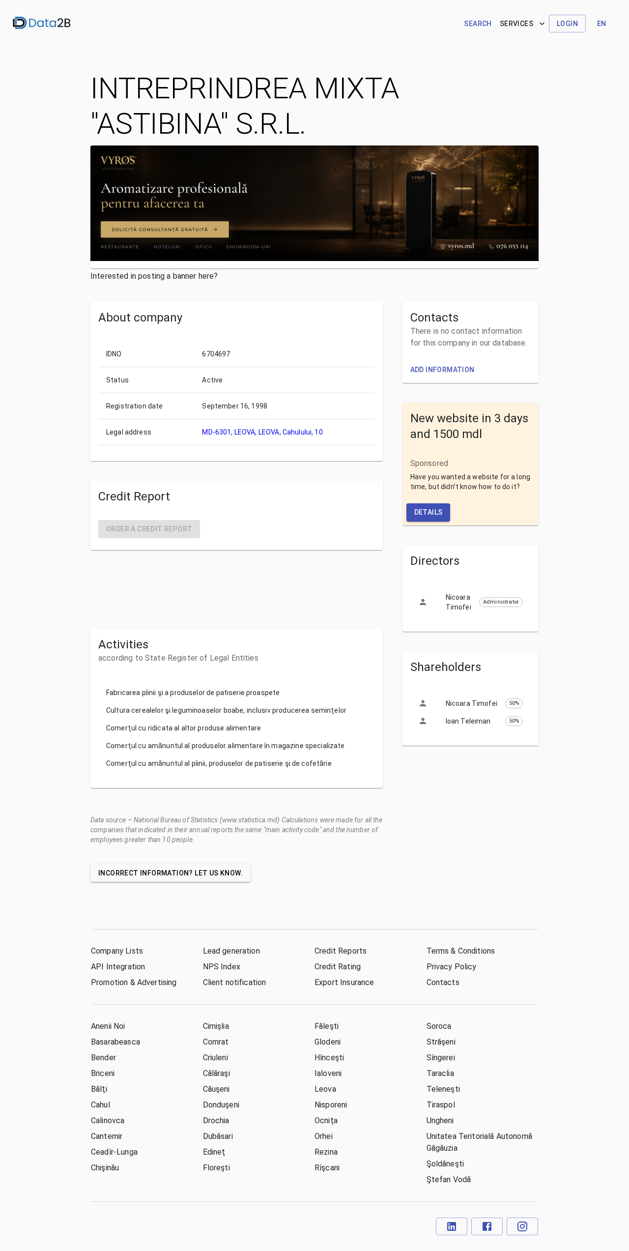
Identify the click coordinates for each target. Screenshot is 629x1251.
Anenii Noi (108, 1026)
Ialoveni (328, 1073)
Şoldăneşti (445, 1163)
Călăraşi (216, 1073)
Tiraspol (441, 1104)
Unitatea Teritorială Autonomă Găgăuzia (479, 1142)
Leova (325, 1089)
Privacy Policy (452, 966)
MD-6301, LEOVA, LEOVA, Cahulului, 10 (262, 432)
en (601, 24)
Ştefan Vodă (449, 1179)
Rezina (326, 1152)
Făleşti (326, 1026)
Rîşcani (327, 1167)
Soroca (439, 1026)
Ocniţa (326, 1120)
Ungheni (440, 1120)
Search (477, 24)
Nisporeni (330, 1104)
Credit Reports (340, 951)
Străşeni (441, 1042)
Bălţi (99, 1089)
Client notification (234, 982)
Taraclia (440, 1073)
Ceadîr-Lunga (114, 1152)
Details (428, 512)
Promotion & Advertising (133, 982)
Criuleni (215, 1057)
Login (567, 24)
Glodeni (327, 1042)
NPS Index (221, 966)
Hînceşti (329, 1057)
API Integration (118, 966)
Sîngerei (441, 1057)
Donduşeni (221, 1104)
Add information (442, 370)
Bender (103, 1057)
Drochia (216, 1120)
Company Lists (117, 951)
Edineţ (214, 1152)
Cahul (100, 1104)
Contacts (443, 982)
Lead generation (231, 951)
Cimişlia (216, 1026)
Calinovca (107, 1120)
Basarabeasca (115, 1042)
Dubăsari (218, 1136)
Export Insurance (344, 982)
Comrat (216, 1042)
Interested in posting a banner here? (154, 276)
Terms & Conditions (461, 951)
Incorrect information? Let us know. (170, 873)
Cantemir (106, 1136)
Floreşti (216, 1167)
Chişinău (105, 1167)
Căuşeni (216, 1089)
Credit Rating (337, 966)
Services (516, 24)
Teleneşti (443, 1089)
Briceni (102, 1073)
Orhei (323, 1136)
